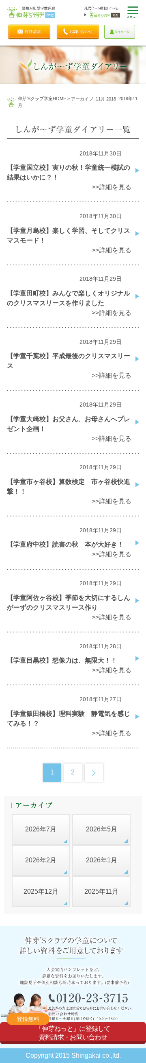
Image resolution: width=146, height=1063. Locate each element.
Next (94, 772)
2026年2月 (40, 860)
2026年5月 (101, 829)
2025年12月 (41, 891)
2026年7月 (40, 829)
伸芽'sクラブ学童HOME (42, 98)
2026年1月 (101, 860)
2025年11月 (101, 891)
